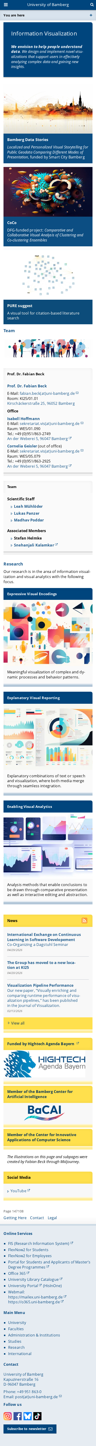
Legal (52, 1217)
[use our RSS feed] (85, 921)
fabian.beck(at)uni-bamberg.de (47, 393)
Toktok (37, 1416)
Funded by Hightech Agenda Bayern (41, 1043)
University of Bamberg (48, 4)
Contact (37, 1217)
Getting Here (15, 1217)
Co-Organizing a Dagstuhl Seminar (37, 944)
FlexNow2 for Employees (30, 1255)
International (19, 1353)
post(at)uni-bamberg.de (36, 1396)
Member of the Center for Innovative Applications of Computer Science (41, 1137)
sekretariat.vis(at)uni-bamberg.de (50, 423)
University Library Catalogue (33, 1279)
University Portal (23, 1285)
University (17, 1322)
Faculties (16, 1328)
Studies (14, 1341)
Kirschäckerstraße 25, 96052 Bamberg (41, 403)
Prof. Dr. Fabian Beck (25, 374)
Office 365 (17, 1273)
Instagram (7, 1416)
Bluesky (28, 1416)
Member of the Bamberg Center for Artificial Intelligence (40, 1094)
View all (17, 1023)
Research (13, 564)
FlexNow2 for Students (28, 1249)
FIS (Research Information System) (38, 1243)
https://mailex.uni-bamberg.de (35, 1297)
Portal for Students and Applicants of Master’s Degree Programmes (49, 1265)
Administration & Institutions (34, 1335)
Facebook (18, 1416)
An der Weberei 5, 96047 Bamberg (37, 438)
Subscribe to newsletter (26, 1429)
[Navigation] (6, 5)
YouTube (18, 1190)
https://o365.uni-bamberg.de (34, 1302)
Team (9, 330)
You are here (13, 15)
